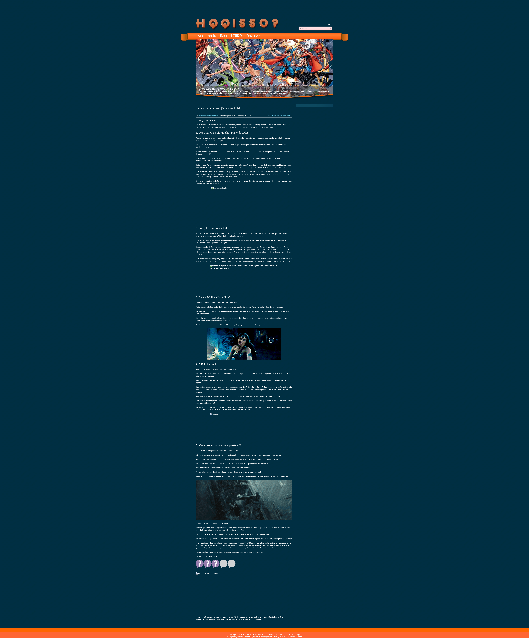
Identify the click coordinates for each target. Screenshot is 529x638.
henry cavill (263, 617)
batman (213, 617)
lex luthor (273, 617)
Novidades (203, 116)
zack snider (256, 619)
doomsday (241, 617)
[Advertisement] (264, 8)
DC (235, 617)
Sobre (329, 24)
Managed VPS (266, 637)
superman (221, 619)
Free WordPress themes (292, 637)
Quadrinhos (253, 36)
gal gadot (254, 617)
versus (228, 619)
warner (235, 619)
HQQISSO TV (236, 36)
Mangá (223, 36)
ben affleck (221, 617)
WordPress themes (244, 637)
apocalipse (205, 617)
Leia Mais (267, 93)
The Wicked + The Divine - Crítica (218, 88)
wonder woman (244, 619)
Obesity (276, 637)
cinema (230, 617)
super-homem (210, 619)
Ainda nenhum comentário (278, 115)
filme (248, 617)
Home (200, 36)
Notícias (212, 36)
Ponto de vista (212, 116)
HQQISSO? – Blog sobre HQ (253, 634)
